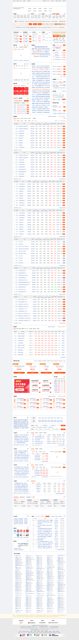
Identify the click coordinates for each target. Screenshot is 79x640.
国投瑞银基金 (60, 571)
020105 (17, 251)
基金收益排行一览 (22, 444)
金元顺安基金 (49, 584)
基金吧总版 (53, 516)
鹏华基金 (21, 537)
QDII (25, 328)
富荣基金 (16, 567)
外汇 (50, 21)
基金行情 (15, 45)
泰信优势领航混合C (21, 135)
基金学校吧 (25, 521)
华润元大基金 (38, 577)
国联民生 (48, 570)
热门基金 (56, 376)
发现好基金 (27, 27)
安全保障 (60, 40)
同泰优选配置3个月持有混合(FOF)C (23, 306)
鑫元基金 (48, 436)
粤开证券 (27, 604)
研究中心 (27, 631)
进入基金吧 (47, 516)
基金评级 (21, 16)
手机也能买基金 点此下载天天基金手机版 (59, 42)
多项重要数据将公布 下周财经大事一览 (20, 436)
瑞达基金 (48, 590)
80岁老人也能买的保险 (54, 27)
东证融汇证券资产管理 (18, 565)
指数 (19, 21)
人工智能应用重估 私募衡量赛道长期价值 (42, 94)
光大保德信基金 (49, 567)
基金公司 (14, 16)
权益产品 (64, 87)
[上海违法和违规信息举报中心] (37, 635)
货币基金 (30, 328)
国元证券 (37, 574)
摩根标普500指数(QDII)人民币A (55, 382)
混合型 (17, 328)
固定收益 (61, 87)
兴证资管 (16, 603)
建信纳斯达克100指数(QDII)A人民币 (55, 385)
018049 (17, 128)
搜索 (30, 24)
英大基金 (27, 603)
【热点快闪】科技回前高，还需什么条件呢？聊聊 (45, 525)
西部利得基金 (60, 598)
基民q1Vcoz (56, 536)
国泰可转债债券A (25, 38)
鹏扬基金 (48, 589)
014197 (16, 301)
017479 (15, 340)
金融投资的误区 (40, 112)
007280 (16, 270)
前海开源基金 (17, 590)
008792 (17, 222)
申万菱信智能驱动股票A (20, 398)
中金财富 (59, 605)
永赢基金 (16, 605)
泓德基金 (27, 576)
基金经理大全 (45, 27)
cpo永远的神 (56, 546)
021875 (17, 169)
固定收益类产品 (22, 497)
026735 (33, 443)
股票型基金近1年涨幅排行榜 (52, 116)
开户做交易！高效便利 (35, 54)
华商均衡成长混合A (33, 406)
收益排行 (63, 16)
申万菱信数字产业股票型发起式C (23, 128)
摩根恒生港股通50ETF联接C (39, 443)
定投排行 (34, 8)
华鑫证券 (59, 580)
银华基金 (59, 603)
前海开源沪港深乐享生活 (33, 402)
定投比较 (52, 420)
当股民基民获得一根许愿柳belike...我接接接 (40, 107)
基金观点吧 (25, 523)
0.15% (61, 126)
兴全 (20, 428)
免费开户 (29, 10)
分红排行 (58, 420)
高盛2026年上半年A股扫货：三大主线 (43, 105)
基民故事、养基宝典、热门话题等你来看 (42, 98)
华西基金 (48, 580)
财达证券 (15, 421)
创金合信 (19, 421)
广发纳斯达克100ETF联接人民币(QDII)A (55, 392)
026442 (16, 282)
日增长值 (51, 123)
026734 (33, 441)
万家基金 (37, 598)
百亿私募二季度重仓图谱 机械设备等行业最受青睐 (41, 96)
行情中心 (16, 21)
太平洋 (48, 597)
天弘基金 (16, 597)
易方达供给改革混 (54, 66)
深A (16, 68)
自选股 (53, 21)
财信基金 (37, 560)
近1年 (46, 331)
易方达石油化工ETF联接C (22, 251)
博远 (19, 420)
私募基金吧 (25, 522)
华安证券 (16, 575)
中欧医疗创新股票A (20, 352)
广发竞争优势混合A (22, 205)
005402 (17, 147)
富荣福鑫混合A (21, 142)
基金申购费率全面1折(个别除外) (21, 27)
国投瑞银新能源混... (55, 110)
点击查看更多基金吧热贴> (60, 549)
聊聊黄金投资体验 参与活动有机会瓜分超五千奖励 (41, 103)
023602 (17, 135)
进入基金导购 (64, 91)
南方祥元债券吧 (16, 522)
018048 (17, 126)
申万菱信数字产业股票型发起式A (23, 126)
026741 (33, 438)
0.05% (61, 320)
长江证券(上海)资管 (24, 421)
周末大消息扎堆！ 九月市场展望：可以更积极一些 (41, 69)
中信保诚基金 (17, 610)
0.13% (62, 392)
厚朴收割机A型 (56, 522)
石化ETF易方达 (21, 244)
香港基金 (21, 17)
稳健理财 (53, 17)
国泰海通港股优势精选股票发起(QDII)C (24, 284)
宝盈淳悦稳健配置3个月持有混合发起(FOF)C (24, 318)
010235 (17, 162)
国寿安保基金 (28, 571)
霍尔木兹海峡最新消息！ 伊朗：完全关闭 (42, 85)
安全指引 (35, 631)
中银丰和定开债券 (21, 231)
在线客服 (62, 39)
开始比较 (63, 429)
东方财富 (24, 68)
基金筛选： (32, 425)
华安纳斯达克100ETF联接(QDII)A (55, 390)
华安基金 (48, 574)
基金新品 (57, 16)
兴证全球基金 (60, 602)
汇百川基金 (38, 575)
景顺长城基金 (28, 583)
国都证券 (59, 567)
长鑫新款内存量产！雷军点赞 (36, 48)
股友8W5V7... (56, 523)
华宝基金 (48, 575)
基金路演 (14, 541)
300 (18, 68)
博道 (19, 419)
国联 (18, 428)
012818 (17, 215)
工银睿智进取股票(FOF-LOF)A (22, 311)
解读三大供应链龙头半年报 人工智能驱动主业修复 (41, 71)
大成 (18, 423)
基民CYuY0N (56, 538)
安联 (15, 419)
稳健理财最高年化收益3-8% (34, 27)
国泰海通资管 (38, 571)
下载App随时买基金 (61, 27)
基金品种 (14, 17)
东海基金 (48, 563)
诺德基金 (48, 586)
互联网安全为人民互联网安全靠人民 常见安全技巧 (41, 110)
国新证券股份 (17, 574)
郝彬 (64, 439)
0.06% (61, 304)
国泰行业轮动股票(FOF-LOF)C (22, 301)
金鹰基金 (37, 584)
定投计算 (35, 16)
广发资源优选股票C (21, 162)
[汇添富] (14, 536)
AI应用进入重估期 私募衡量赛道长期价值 (21, 486)
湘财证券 (37, 599)
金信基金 (27, 584)
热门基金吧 (15, 516)
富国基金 (18, 537)
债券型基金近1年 (44, 427)
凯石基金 (16, 585)
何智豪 (63, 441)
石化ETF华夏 (20, 241)
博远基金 (59, 557)
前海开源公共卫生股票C (21, 347)
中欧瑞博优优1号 (38, 486)
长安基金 (16, 558)
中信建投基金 (55, 113)
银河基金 (16, 604)
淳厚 (17, 421)
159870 (17, 260)
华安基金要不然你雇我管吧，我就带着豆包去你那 (45, 536)
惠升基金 (59, 577)
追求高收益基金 (16, 32)
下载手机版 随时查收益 (61, 116)
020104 (17, 253)
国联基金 (27, 570)
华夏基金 (48, 439)
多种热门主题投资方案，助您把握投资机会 (19, 85)
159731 (17, 241)
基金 (38, 21)
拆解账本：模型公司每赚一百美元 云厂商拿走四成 (41, 87)
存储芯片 (33, 35)
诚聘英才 (57, 631)
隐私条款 (42, 631)
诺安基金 (37, 586)
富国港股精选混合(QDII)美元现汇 (23, 275)
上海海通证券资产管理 (39, 591)
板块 (27, 21)
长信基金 (27, 560)
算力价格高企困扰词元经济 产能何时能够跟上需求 (41, 89)
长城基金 (27, 558)
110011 (16, 277)
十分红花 (56, 541)
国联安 (16, 428)
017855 (17, 248)
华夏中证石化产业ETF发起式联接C (24, 246)
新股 (31, 21)
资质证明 (24, 631)
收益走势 (19, 49)
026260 (16, 289)
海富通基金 (59, 576)
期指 (21, 21)
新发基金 (18, 16)
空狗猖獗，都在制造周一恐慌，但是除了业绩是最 (45, 546)
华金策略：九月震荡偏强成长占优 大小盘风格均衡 (41, 80)
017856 (17, 246)
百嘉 (27, 419)
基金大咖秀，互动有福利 (17, 548)
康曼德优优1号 (38, 488)
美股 (45, 21)
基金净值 (29, 8)
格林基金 (37, 570)
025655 (16, 291)
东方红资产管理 (17, 563)
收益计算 (32, 16)
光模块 (33, 37)
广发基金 (16, 568)
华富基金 (37, 576)
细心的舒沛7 (56, 533)
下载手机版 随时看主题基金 (62, 396)
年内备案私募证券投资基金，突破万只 (20, 483)
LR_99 (56, 530)
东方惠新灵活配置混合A (20, 402)
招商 (26, 428)
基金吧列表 (60, 516)
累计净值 (40, 124)
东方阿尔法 (24, 423)
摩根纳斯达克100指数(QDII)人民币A (55, 383)
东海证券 (21, 424)
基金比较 (35, 15)
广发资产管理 (22, 427)
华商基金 (48, 577)
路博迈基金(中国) (38, 585)
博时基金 (37, 557)
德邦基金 (59, 560)
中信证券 (48, 610)
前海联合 (27, 590)
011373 (15, 333)
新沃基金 (16, 602)
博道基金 (37, 555)
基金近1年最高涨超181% (38, 51)
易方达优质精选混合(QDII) (22, 277)
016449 (17, 164)
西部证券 (16, 599)
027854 (17, 200)
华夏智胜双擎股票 (37, 439)
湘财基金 (27, 599)
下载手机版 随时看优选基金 (61, 326)
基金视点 (33, 45)
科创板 (36, 21)
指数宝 (57, 15)
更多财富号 (64, 113)
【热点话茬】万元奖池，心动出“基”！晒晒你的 (45, 520)
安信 (16, 419)
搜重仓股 (26, 100)
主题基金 (35, 17)
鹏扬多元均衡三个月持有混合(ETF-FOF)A (24, 313)
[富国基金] (18, 536)
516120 (17, 258)
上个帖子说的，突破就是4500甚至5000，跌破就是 (45, 544)
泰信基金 (16, 598)
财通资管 (16, 422)
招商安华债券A (21, 224)
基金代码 (16, 123)
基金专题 (43, 17)
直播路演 (49, 17)
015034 (17, 133)
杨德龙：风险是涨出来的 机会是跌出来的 (21, 458)
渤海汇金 (21, 419)
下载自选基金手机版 (62, 21)
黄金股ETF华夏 (21, 262)
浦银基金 (37, 589)
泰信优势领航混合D (21, 131)
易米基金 (48, 604)
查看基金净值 (37, 56)
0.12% (61, 248)
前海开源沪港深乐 (54, 74)
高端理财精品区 (16, 497)
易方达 (23, 428)
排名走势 (22, 49)
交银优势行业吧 (16, 523)
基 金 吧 (50, 8)
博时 (16, 420)
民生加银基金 (17, 586)
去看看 (64, 102)
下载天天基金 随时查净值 (44, 56)
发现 (63, 17)
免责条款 (38, 631)
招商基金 (16, 608)
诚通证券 (16, 560)
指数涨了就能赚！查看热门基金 (45, 54)
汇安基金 (59, 574)
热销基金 (57, 17)
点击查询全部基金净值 (62, 178)
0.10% (61, 299)
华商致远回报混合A (16, 38)
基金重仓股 (15, 98)
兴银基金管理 (49, 602)
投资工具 (32, 13)
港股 (40, 21)
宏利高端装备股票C (21, 176)
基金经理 (20, 98)
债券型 (20, 328)
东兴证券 (15, 425)
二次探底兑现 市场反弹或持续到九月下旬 (42, 76)
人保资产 (37, 590)
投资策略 (46, 16)
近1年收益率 (42, 501)
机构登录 (64, 40)
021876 (17, 171)
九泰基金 (48, 583)
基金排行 (40, 8)
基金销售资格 (21, 620)
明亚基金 (27, 586)
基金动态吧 (25, 518)
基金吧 (46, 17)
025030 (16, 318)
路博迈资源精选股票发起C (22, 171)
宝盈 (18, 420)
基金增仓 (40, 448)
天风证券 (59, 595)
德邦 (27, 422)
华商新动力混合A (19, 406)
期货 (46, 21)
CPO (33, 38)
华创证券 (16, 576)
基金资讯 (43, 15)
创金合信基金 (17, 559)
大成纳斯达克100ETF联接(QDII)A (55, 389)
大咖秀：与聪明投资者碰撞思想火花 (23, 543)
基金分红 (28, 15)
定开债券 (34, 328)
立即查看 (19, 546)
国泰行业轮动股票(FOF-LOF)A (22, 299)
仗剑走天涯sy (56, 544)
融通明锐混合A (21, 191)
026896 (33, 439)
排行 (29, 21)
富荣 (20, 426)
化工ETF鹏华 (20, 260)
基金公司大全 (41, 27)
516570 (17, 244)
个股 (25, 21)
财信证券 (24, 422)
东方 (14, 424)
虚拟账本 (39, 17)
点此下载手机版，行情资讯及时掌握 (23, 60)
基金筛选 (39, 15)
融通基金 (27, 537)
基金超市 (63, 15)
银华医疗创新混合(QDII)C (22, 289)
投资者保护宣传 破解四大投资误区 (43, 108)
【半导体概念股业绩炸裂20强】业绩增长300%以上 (45, 528)
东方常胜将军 (56, 531)
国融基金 (16, 571)
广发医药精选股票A (20, 340)
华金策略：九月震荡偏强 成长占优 (20, 452)
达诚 (21, 423)
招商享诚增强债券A (22, 215)
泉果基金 (59, 589)
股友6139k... (56, 528)
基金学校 (49, 15)
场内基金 (25, 17)
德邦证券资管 (15, 423)
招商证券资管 (49, 608)
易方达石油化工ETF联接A (22, 253)
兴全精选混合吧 (16, 518)
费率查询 (47, 24)
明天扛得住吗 (39, 523)
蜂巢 (27, 425)
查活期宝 (32, 17)
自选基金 (45, 8)
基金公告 (28, 16)
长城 (23, 420)
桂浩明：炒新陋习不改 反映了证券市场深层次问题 (41, 82)
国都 (17, 427)
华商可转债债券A (25, 35)
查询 (64, 451)
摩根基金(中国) (49, 441)
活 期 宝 (50, 10)
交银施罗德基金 (60, 584)
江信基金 (16, 584)
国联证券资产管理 (60, 569)
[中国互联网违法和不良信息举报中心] (54, 635)
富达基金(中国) (16, 426)
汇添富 (15, 537)
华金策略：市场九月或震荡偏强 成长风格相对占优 (41, 78)
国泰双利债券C (21, 229)
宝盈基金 (48, 557)
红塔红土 (16, 580)
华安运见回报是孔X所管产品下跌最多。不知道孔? (45, 533)
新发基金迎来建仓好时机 (51, 326)
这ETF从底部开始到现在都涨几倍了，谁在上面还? (45, 541)
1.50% (61, 275)
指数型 (23, 328)
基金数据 (14, 13)
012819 (17, 217)
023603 (17, 131)
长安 (22, 420)
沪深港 (42, 21)
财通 (14, 422)
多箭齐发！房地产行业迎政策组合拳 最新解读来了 (41, 67)
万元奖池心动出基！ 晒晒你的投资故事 (43, 101)
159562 (17, 262)
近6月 (42, 331)
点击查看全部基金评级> (44, 461)
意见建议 (50, 631)
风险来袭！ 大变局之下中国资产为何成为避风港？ (41, 66)
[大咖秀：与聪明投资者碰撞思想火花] (15, 545)
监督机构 (31, 620)
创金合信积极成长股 (37, 458)
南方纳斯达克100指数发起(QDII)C (55, 388)
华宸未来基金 (60, 575)
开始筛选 (64, 99)
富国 (19, 426)
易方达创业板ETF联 (58, 59)
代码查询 (43, 24)
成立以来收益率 (16, 501)
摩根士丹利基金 (60, 585)
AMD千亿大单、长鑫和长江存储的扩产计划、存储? (45, 547)
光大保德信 (15, 427)
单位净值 (15, 49)
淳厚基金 (59, 558)
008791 (17, 224)
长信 (20, 422)
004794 (17, 142)
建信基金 (59, 583)
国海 (25, 427)
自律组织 (53, 620)
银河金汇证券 (49, 603)
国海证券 (27, 427)
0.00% (61, 128)
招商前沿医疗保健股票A (21, 333)
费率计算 (39, 16)
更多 (29, 13)
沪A (14, 68)
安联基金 (16, 555)
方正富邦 (22, 426)
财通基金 (48, 559)
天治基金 (27, 598)
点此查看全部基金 (63, 357)
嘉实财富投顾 (60, 113)
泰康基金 (27, 597)
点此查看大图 (16, 60)
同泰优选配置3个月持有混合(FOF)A (23, 304)
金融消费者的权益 (46, 112)
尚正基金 (27, 595)
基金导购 (40, 10)
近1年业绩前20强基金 (39, 427)
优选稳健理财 (25, 32)
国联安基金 (16, 570)
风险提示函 (46, 631)
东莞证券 (16, 424)
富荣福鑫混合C (21, 145)
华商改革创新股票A (37, 456)
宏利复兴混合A (58, 406)
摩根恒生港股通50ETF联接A (39, 441)
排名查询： (52, 467)
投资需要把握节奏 (40, 539)
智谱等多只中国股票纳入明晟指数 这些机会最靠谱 (41, 73)
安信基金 (27, 555)
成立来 (56, 331)
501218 (16, 311)
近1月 (36, 331)
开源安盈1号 (54, 81)
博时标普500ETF (57, 55)
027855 (17, 202)
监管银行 (42, 620)
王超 (63, 436)
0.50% (61, 313)
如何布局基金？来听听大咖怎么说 (19, 549)
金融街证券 (16, 583)
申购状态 (25, 16)
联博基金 (27, 585)
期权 (23, 21)
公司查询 (51, 24)
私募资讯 (49, 16)
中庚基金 (27, 605)
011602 (15, 347)
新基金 (38, 328)
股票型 (14, 328)
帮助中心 (54, 40)
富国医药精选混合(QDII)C (22, 291)
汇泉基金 (27, 577)
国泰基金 (48, 571)
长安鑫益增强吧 (21, 518)
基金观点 (46, 15)
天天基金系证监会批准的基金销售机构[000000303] (31, 628)
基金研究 (43, 16)
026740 (33, 436)
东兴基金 (37, 564)
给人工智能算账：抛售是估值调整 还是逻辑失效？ (41, 83)
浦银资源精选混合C (22, 202)
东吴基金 (16, 564)
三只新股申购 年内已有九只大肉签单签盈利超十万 (41, 92)
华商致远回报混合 (54, 71)
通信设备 (33, 40)
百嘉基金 (16, 557)
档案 (33, 126)
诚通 (18, 422)
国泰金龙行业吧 (21, 522)
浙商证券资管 (38, 608)
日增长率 (54, 123)
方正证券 (25, 426)
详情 (50, 37)
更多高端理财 (55, 87)
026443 (16, 284)
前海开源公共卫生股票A (21, 345)
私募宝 (60, 15)
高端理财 (45, 10)
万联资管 (48, 598)
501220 (16, 299)
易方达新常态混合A (46, 406)
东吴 (23, 424)
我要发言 (56, 516)
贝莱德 (15, 420)
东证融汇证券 (21, 425)
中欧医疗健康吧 (21, 523)
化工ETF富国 (20, 258)
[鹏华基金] (21, 536)
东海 (18, 424)
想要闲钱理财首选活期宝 (36, 53)
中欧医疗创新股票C (20, 354)
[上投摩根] (24, 536)
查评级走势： (52, 451)
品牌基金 (14, 528)
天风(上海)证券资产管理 (50, 595)
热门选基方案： (33, 427)
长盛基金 (37, 559)
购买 (20, 36)
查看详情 (63, 333)
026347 (16, 320)
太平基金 (37, 597)
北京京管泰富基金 (60, 555)
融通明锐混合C (21, 140)
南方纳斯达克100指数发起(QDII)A (55, 386)
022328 (17, 176)
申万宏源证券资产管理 (29, 593)
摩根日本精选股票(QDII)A (22, 270)
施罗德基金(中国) (60, 591)
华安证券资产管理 (28, 575)
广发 (19, 427)
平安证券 (16, 589)
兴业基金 (27, 602)
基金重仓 (36, 448)
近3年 (49, 331)
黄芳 (62, 439)
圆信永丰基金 (60, 604)
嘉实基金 (37, 583)
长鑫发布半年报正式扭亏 (46, 48)
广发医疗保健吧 (16, 521)
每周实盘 (38, 526)
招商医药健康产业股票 (21, 338)
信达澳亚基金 (49, 599)
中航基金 (48, 605)
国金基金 (59, 568)
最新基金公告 (18, 444)
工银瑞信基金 (56, 543)
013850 (16, 306)
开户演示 (57, 40)
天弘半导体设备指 (37, 473)
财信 (22, 422)
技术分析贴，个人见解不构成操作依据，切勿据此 (45, 531)
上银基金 (16, 595)
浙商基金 (27, 608)
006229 (15, 354)
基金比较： (32, 429)
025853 (16, 275)
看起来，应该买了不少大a (41, 538)
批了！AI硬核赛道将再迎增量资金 (20, 442)
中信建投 (27, 610)
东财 (20, 423)
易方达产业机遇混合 (16, 35)
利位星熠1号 (38, 491)
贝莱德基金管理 (28, 557)
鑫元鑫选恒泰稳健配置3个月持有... (40, 436)
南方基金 (59, 586)
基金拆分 (40, 432)
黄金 (48, 21)
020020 (17, 229)
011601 (15, 345)
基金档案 (18, 17)
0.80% (61, 282)
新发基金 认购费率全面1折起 (45, 53)
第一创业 (17, 425)
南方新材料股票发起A (22, 164)
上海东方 (27, 423)
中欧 (27, 428)
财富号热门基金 (16, 360)
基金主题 (15, 83)
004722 (17, 231)
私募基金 (28, 17)
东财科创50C (57, 52)
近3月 (39, 331)
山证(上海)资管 (38, 595)
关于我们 (20, 631)
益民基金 (37, 604)
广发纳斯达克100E (57, 57)
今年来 (52, 331)
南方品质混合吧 (21, 521)
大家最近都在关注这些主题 (52, 396)
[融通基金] (27, 536)
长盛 (27, 421)
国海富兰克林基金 (39, 568)
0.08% (61, 200)
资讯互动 (43, 13)
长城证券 (26, 420)
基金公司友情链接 (17, 553)
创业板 (33, 21)
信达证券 (59, 599)
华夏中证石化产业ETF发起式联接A (24, 248)
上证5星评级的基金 (50, 427)
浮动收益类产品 (28, 497)
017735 (17, 191)
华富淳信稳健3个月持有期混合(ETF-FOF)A (24, 320)
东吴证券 (25, 424)
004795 (17, 145)
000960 (15, 338)
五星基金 (60, 17)
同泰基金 (59, 597)
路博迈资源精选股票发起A (22, 169)
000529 (17, 205)
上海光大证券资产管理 (29, 591)
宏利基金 (16, 577)
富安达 (25, 425)
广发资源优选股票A (21, 147)
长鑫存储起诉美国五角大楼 (40, 46)
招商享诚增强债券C (22, 217)
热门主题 (33, 32)
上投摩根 (24, 537)
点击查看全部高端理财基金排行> (60, 493)
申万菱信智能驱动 (37, 470)
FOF (27, 328)
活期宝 (53, 15)
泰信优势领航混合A (21, 133)
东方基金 (27, 563)
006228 (15, 352)
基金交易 (34, 10)
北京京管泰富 (25, 419)
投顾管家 (18, 15)
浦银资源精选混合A (22, 200)
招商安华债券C (21, 222)
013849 (16, 304)
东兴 (27, 424)
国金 (14, 428)
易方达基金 (56, 520)
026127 (16, 313)
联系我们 (31, 631)
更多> (21, 32)
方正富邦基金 (28, 567)
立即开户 (47, 51)
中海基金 (37, 605)
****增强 (43, 39)
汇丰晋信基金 (49, 576)
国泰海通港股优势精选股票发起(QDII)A (24, 282)
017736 (17, 140)
